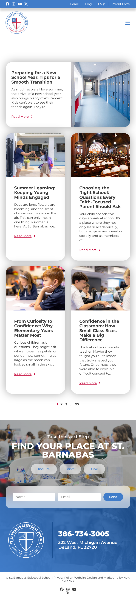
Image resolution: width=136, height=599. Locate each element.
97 (77, 404)
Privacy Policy (63, 577)
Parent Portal (121, 4)
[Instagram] (13, 4)
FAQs (101, 4)
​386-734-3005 (83, 533)
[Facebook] (7, 4)
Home (74, 4)
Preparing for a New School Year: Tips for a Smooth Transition (35, 77)
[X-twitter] (26, 4)
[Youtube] (20, 4)
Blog (88, 4)
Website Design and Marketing (96, 577)
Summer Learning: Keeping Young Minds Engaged (34, 192)
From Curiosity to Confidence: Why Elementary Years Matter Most (33, 328)
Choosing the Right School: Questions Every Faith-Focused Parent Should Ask (100, 197)
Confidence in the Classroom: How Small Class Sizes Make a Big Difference (99, 331)
